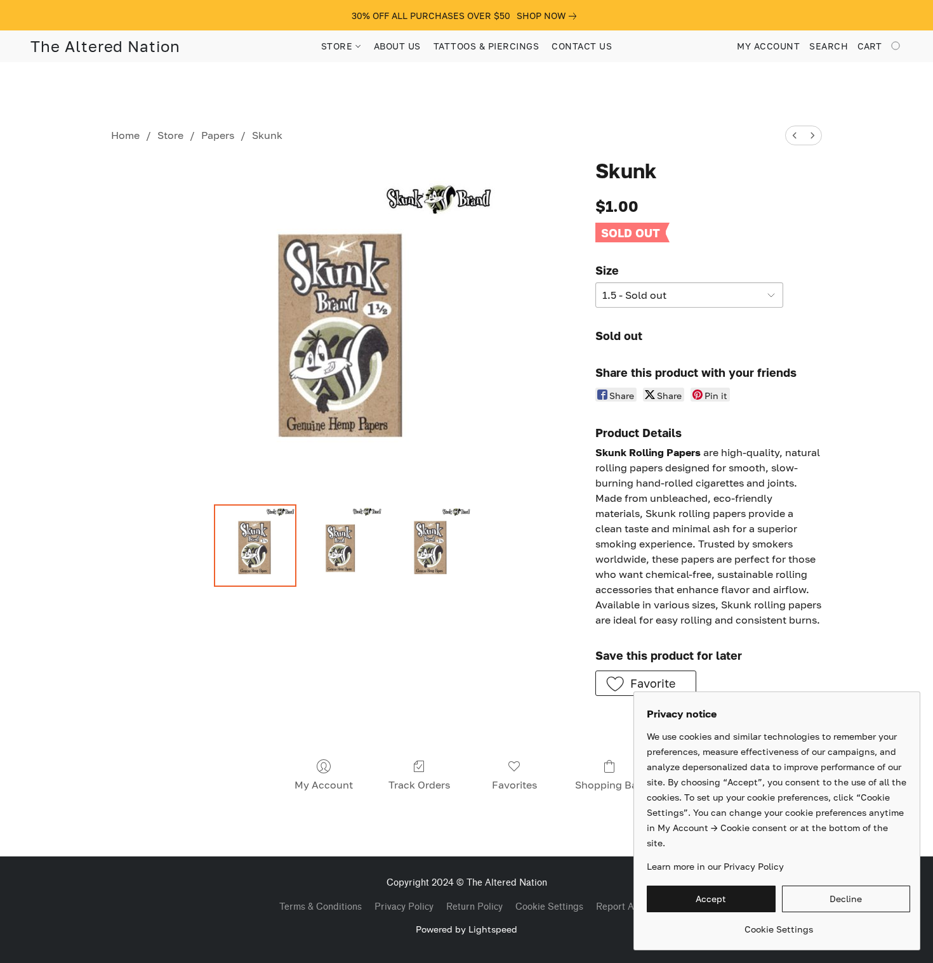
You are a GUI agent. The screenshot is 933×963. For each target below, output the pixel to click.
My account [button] (768, 46)
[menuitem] (795, 135)
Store (170, 135)
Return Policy (474, 906)
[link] (549, 15)
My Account (323, 784)
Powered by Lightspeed (466, 929)
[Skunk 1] (342, 545)
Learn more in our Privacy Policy (715, 866)
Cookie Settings (549, 906)
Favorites (514, 784)
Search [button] (828, 46)
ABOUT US (397, 46)
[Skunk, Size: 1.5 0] (255, 545)
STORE (338, 46)
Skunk (267, 135)
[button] (105, 46)
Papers (217, 135)
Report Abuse (625, 906)
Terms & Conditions (320, 906)
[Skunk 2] (431, 545)
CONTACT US (582, 46)
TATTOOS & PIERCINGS (486, 46)
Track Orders (419, 784)
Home (125, 135)
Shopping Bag (609, 784)
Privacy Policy (403, 906)
